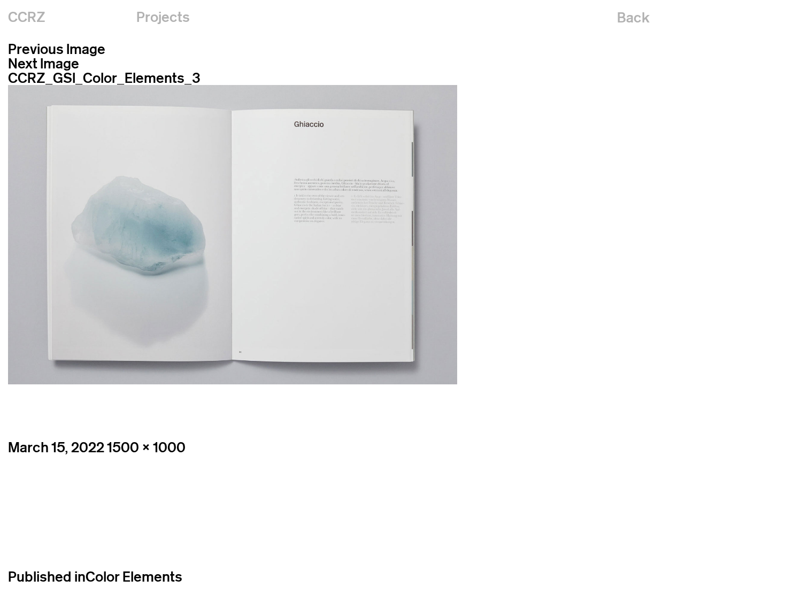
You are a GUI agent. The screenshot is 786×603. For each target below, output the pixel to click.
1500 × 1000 (146, 447)
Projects (163, 17)
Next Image (43, 63)
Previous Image (56, 49)
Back (633, 17)
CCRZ (26, 17)
